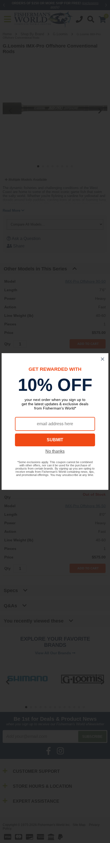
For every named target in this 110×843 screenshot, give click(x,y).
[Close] (102, 359)
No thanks (55, 451)
